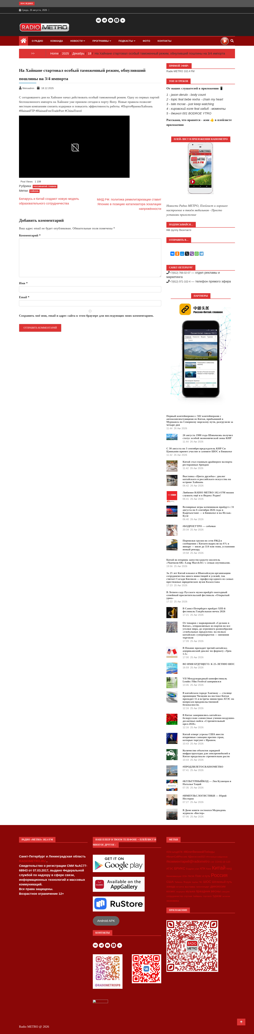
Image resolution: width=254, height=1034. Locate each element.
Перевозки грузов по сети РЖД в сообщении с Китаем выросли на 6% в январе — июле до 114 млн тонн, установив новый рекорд (209, 545)
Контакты (164, 41)
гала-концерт (202, 886)
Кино (208, 868)
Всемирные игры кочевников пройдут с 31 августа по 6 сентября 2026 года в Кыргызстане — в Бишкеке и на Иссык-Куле (208, 511)
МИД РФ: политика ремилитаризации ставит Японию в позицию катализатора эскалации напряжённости (129, 204)
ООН (184, 876)
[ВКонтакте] (172, 254)
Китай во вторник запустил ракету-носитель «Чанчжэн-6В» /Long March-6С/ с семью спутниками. (198, 561)
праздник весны (208, 891)
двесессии (217, 886)
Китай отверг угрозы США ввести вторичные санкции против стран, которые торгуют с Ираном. (203, 737)
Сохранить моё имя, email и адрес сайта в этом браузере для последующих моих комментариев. (86, 315)
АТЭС (169, 868)
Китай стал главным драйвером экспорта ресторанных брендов (207, 463)
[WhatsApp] (197, 254)
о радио (37, 41)
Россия (219, 875)
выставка (190, 886)
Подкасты (126, 41)
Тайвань (178, 882)
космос (170, 891)
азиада (170, 886)
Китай (218, 868)
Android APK (106, 921)
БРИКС (179, 868)
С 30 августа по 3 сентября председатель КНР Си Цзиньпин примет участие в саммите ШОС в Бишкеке (199, 450)
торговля (207, 896)
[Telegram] (201, 254)
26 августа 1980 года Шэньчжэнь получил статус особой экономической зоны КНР (208, 437)
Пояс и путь (202, 875)
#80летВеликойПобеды (199, 851)
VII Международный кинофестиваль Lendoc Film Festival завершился (205, 680)
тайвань (197, 896)
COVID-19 (220, 862)
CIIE (212, 862)
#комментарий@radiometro (188, 861)
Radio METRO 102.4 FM (180, 71)
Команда (56, 41)
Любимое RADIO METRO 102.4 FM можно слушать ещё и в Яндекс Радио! (208, 494)
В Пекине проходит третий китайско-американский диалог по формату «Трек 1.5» (207, 651)
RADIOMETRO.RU (32, 861)
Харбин (195, 882)
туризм (217, 896)
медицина (180, 892)
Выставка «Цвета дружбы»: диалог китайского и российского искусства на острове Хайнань (207, 479)
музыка (190, 891)
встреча (180, 887)
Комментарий (30, 235)
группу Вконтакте (181, 229)
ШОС (207, 882)
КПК (202, 868)
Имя (23, 283)
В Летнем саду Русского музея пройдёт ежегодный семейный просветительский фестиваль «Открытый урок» (197, 595)
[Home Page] (23, 41)
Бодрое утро (192, 868)
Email (24, 297)
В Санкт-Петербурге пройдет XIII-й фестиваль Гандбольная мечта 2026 (204, 610)
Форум (187, 882)
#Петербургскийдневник (217, 857)
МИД (229, 868)
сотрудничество (174, 896)
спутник (188, 896)
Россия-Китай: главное (45, 186)
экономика (172, 900)
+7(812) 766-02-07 (180, 272)
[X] (187, 254)
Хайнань (34, 191)
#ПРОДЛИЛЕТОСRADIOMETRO (203, 766)
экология (226, 896)
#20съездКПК (174, 852)
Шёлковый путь (222, 881)
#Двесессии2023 (196, 857)
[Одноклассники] (177, 254)
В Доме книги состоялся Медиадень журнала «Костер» (204, 811)
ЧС (200, 882)
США (170, 882)
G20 (228, 862)
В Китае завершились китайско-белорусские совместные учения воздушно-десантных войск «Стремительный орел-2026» (209, 719)
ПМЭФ (191, 876)
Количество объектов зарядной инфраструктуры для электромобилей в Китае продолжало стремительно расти (206, 753)
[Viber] (192, 254)
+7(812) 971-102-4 (180, 281)
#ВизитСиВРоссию (176, 856)
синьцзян (226, 892)
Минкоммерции (173, 876)
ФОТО (146, 41)
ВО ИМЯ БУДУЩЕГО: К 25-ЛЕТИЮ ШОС (209, 664)
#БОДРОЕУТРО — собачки (199, 526)
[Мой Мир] (182, 254)
